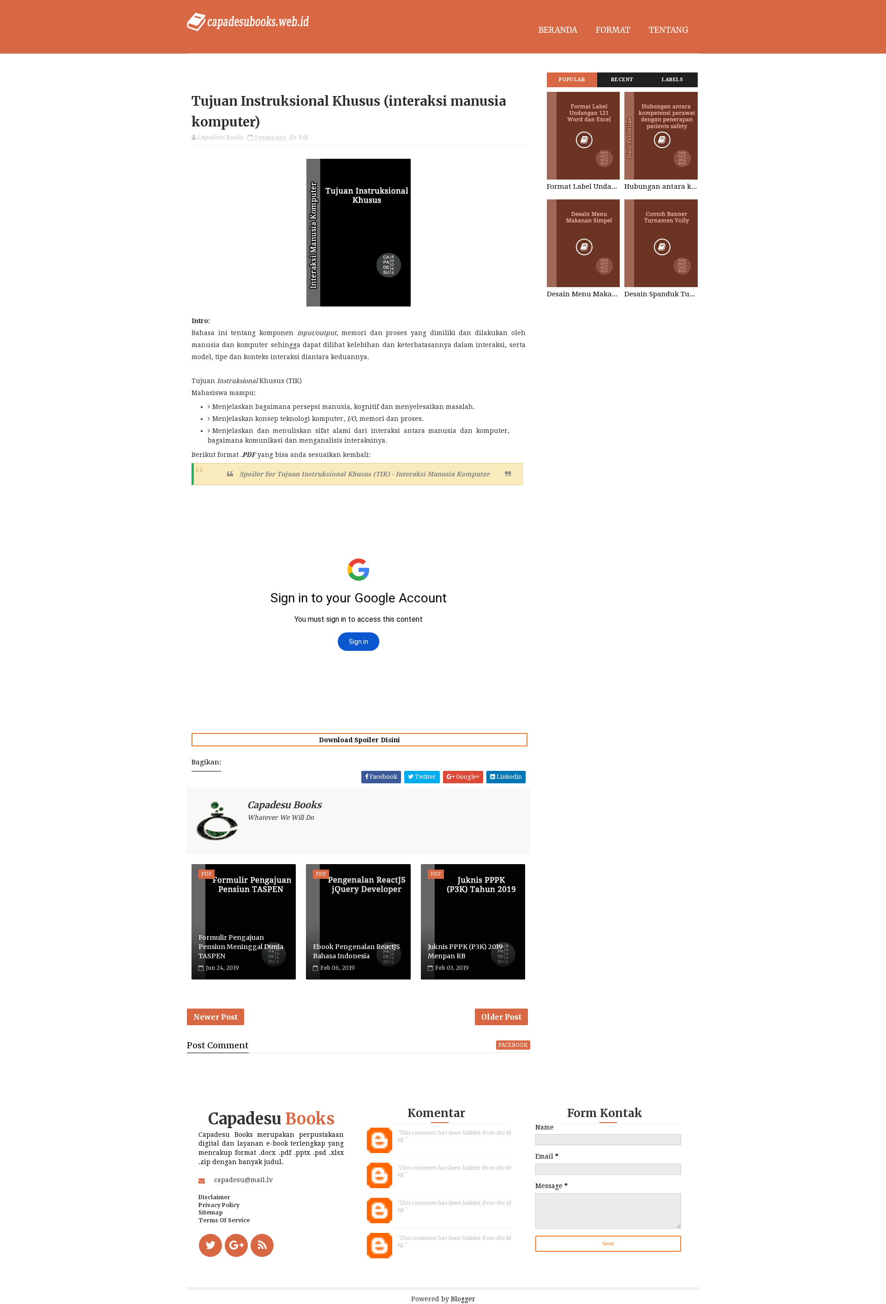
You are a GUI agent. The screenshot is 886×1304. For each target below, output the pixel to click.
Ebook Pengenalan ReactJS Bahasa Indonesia (356, 951)
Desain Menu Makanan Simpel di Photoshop (583, 294)
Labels (672, 80)
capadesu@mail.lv (243, 1180)
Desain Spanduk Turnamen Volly (660, 294)
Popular (572, 80)
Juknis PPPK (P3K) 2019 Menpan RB (465, 951)
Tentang (668, 30)
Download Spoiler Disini (359, 740)
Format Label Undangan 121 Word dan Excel (583, 186)
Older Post (501, 1017)
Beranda (558, 30)
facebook (513, 1045)
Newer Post (215, 1017)
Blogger (463, 1299)
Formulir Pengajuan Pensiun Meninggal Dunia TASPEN (240, 946)
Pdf (303, 137)
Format (613, 30)
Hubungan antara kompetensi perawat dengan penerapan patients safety (660, 186)
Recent (622, 80)
